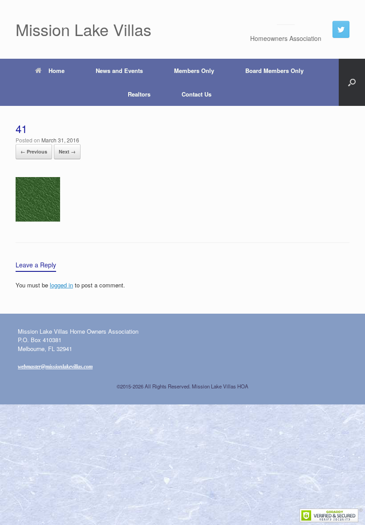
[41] (38, 219)
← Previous (33, 151)
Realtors (139, 94)
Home (57, 70)
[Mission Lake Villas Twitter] (341, 29)
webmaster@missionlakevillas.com (55, 366)
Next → (67, 151)
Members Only (194, 70)
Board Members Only (274, 70)
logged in (61, 285)
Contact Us (196, 94)
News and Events (119, 70)
